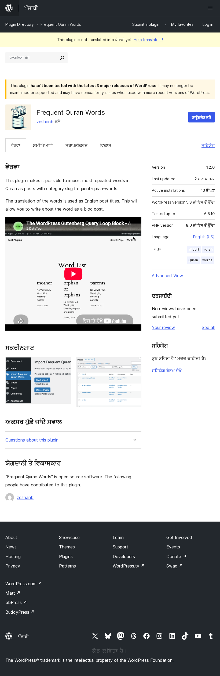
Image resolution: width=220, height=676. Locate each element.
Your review (163, 327)
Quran (193, 260)
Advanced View (167, 275)
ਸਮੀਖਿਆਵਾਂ (43, 145)
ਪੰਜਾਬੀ (23, 636)
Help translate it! (148, 39)
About (11, 537)
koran (207, 249)
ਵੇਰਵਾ (15, 145)
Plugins (66, 556)
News (11, 547)
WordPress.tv (129, 566)
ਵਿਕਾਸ (105, 145)
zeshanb (44, 121)
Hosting (13, 556)
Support (120, 547)
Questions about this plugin (31, 440)
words (207, 260)
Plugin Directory (19, 24)
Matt (12, 593)
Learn (118, 537)
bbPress (16, 602)
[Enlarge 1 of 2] (64, 364)
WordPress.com (23, 583)
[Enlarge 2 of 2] (134, 364)
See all (208, 327)
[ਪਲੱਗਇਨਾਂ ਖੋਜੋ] (62, 57)
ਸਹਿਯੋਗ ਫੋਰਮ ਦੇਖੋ (167, 370)
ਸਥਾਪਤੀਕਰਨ (76, 145)
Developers (124, 556)
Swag (174, 566)
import (194, 249)
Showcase (69, 537)
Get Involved (179, 537)
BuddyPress (20, 612)
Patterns (67, 566)
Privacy (12, 566)
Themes (67, 547)
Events (173, 547)
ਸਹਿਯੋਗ (208, 145)
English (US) (204, 236)
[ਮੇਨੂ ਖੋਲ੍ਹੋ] (211, 8)
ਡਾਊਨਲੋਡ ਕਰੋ (201, 117)
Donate (176, 556)
